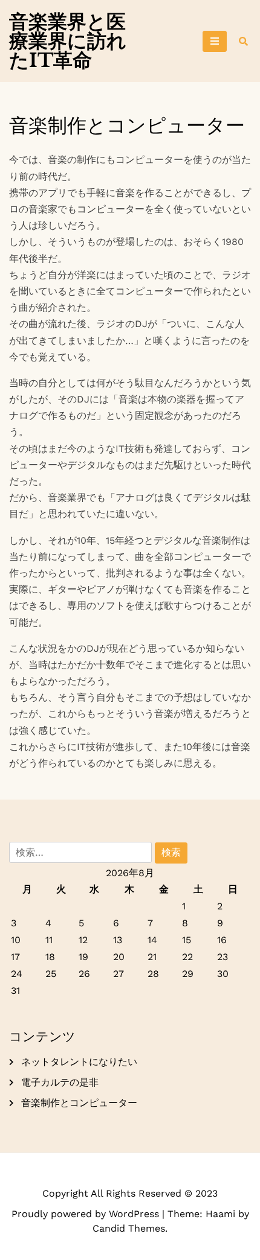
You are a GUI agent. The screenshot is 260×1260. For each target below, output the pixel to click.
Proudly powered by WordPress (86, 1214)
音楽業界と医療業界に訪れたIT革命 (67, 41)
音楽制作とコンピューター (79, 1103)
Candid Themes (129, 1228)
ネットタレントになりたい (79, 1062)
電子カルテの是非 (60, 1082)
